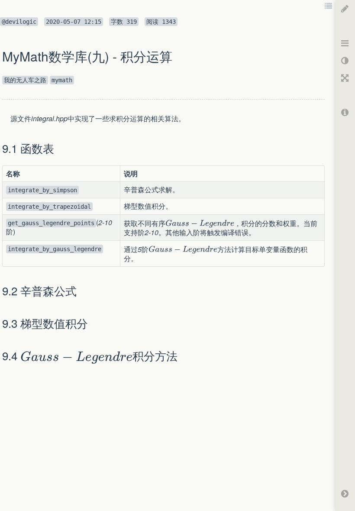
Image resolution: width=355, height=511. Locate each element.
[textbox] (6, 118)
